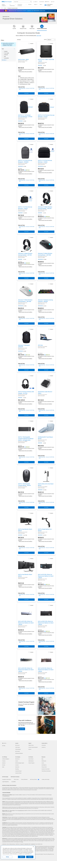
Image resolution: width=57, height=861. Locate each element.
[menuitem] (13, 5)
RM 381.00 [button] (41, 492)
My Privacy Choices (33, 779)
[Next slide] (52, 10)
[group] (24, 10)
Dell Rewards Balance (19, 753)
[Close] (33, 846)
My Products (17, 751)
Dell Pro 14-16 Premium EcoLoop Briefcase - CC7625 (46, 115)
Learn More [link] (21, 709)
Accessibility (13, 781)
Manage (7, 856)
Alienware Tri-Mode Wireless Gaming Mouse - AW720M (45, 254)
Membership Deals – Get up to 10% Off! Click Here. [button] (26, 89)
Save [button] (25, 170)
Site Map (3, 745)
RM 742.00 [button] (21, 68)
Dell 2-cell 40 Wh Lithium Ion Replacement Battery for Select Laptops (45, 669)
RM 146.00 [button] (41, 400)
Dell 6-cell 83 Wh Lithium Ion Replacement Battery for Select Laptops (26, 669)
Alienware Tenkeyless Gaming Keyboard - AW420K (45, 300)
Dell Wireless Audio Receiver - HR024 (45, 392)
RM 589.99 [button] (21, 630)
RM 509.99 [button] (21, 676)
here (22, 841)
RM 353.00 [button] (41, 631)
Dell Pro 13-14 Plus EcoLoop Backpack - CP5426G (25, 161)
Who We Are (17, 758)
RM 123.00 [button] (21, 170)
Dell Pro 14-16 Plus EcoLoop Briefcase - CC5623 (25, 207)
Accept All (30, 856)
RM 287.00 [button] (41, 123)
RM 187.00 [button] (21, 492)
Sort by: (45, 39)
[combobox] (22, 2)
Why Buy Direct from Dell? (24, 10)
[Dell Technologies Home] (6, 1)
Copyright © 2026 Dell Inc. (6, 779)
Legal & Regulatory (5, 781)
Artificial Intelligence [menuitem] (4, 5)
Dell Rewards (15, 10)
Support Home (31, 745)
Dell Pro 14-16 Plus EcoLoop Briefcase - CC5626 (45, 161)
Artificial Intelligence (5, 758)
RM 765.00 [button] (21, 537)
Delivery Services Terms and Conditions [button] (25, 71)
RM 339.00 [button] (21, 123)
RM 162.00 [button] (41, 168)
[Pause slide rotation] (55, 10)
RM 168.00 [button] (41, 584)
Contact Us (43, 747)
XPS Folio (40, 345)
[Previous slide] (49, 10)
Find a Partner (30, 758)
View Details (26, 93)
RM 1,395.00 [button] (21, 400)
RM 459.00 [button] (41, 216)
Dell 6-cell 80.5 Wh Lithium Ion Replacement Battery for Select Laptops (45, 623)
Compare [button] (31, 43)
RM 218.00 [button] (41, 445)
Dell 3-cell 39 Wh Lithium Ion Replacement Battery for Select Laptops (45, 576)
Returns (29, 749)
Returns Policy (12, 810)
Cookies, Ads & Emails (45, 779)
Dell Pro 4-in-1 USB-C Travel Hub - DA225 (46, 60)
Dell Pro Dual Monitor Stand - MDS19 (25, 529)
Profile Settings (18, 749)
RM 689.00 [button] (41, 308)
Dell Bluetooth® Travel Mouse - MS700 (45, 437)
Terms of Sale (16, 779)
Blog (42, 758)
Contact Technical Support (33, 747)
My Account (17, 745)
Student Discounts (34, 10)
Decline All (21, 856)
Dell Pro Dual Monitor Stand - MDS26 (25, 575)
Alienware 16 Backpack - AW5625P (24, 346)
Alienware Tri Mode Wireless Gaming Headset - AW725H (45, 207)
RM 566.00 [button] (41, 537)
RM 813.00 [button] (21, 583)
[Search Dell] (31, 2)
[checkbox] (5, 51)
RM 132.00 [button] (21, 215)
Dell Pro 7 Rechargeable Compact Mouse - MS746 (24, 484)
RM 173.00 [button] (41, 68)
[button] (36, 1)
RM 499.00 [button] (41, 261)
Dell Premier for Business (49, 5)
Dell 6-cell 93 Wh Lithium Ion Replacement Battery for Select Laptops (26, 623)
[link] (42, 1)
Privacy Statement (24, 779)
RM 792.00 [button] (41, 354)
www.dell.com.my (6, 795)
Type (3, 48)
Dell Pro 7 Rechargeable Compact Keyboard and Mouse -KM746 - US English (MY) (26, 438)
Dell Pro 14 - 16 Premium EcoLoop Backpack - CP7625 (25, 115)
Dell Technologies (5, 776)
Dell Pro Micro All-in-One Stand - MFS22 (46, 484)
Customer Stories (18, 773)
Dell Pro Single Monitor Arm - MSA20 (45, 529)
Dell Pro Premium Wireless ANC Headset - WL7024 (26, 392)
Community (44, 745)
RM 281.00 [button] (21, 447)
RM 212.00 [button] (41, 678)
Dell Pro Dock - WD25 (23, 59)
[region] (28, 10)
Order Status (17, 747)
